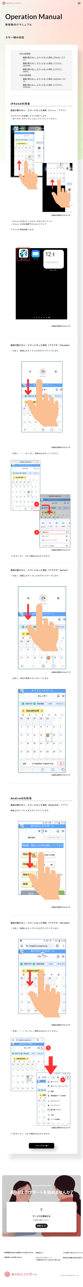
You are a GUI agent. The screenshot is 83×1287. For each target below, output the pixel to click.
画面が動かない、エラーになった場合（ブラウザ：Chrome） (43, 64)
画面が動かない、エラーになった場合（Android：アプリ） (44, 80)
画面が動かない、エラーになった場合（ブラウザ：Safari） (43, 70)
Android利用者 (25, 75)
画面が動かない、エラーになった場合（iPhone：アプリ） (44, 58)
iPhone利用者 (24, 53)
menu (79, 3)
